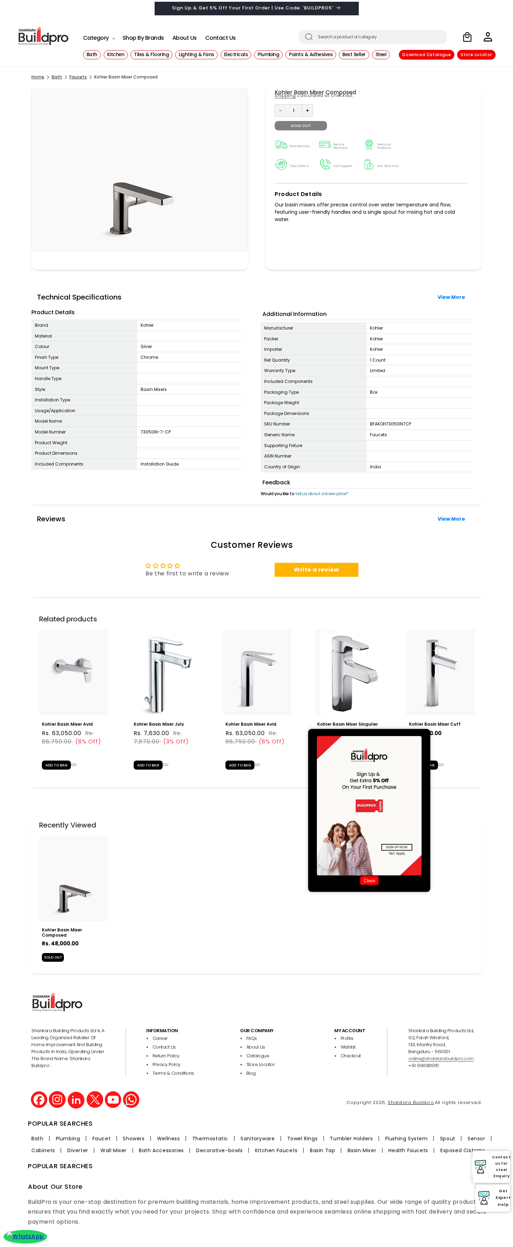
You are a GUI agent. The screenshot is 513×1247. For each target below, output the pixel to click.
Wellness (168, 1138)
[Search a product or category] (309, 37)
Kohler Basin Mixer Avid (67, 723)
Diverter (77, 1150)
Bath (57, 77)
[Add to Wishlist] (73, 764)
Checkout (351, 1055)
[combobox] (373, 37)
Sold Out (53, 957)
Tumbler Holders (351, 1138)
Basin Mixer (362, 1150)
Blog (251, 1073)
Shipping (285, 95)
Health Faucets (408, 1150)
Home (37, 77)
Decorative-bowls (219, 1150)
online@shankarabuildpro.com (441, 1058)
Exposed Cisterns (462, 1150)
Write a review (316, 570)
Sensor (476, 1138)
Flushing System (406, 1138)
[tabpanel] (73, 702)
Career (160, 1038)
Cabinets (43, 1150)
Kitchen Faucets (276, 1150)
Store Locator (476, 55)
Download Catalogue (426, 55)
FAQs (251, 1038)
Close (369, 880)
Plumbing (68, 1138)
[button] (98, 36)
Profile (347, 1038)
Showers (133, 1138)
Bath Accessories (161, 1150)
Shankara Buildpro (411, 1102)
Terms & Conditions (173, 1073)
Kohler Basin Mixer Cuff (435, 723)
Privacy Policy (166, 1064)
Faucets (78, 77)
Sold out (301, 125)
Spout (447, 1138)
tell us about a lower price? (321, 494)
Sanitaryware (257, 1138)
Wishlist (348, 1047)
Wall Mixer (114, 1150)
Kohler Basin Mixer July (159, 723)
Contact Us (164, 1047)
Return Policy (166, 1055)
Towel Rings (302, 1138)
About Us (255, 1047)
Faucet (101, 1138)
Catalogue (257, 1055)
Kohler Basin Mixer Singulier (347, 723)
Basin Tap (322, 1150)
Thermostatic (210, 1138)
